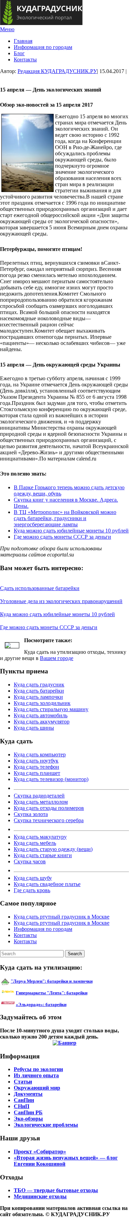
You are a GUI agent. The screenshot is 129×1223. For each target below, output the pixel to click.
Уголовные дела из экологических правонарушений (61, 601)
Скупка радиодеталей (39, 796)
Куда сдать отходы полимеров (49, 808)
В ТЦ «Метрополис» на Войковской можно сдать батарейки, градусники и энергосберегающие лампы (65, 518)
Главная (23, 41)
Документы (28, 1094)
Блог (19, 53)
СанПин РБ (28, 1112)
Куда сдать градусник (39, 684)
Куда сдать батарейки (39, 691)
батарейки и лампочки (52, 981)
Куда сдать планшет (37, 773)
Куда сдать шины (34, 728)
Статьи (23, 1081)
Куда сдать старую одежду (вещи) (53, 849)
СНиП (21, 1106)
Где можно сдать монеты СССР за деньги (62, 537)
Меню (7, 29)
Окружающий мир (37, 1088)
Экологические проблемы (46, 1125)
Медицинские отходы (40, 1196)
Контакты (25, 59)
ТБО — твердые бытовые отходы (56, 1190)
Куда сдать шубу (33, 878)
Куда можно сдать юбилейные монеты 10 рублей (71, 530)
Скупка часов (30, 861)
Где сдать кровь (32, 890)
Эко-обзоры (28, 1119)
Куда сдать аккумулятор (41, 721)
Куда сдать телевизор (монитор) (51, 779)
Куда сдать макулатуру (40, 837)
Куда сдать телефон (36, 767)
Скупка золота (31, 814)
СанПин (24, 1100)
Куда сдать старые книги (43, 855)
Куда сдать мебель (35, 843)
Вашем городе (56, 658)
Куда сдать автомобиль (40, 715)
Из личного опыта (36, 1075)
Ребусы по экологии (38, 1069)
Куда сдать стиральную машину (51, 709)
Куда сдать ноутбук (36, 761)
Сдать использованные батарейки (39, 588)
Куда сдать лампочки (38, 697)
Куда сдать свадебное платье (47, 884)
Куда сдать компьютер (40, 754)
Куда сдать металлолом (41, 802)
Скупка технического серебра (49, 820)
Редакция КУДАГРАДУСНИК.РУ (57, 71)
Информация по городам (43, 47)
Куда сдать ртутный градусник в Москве (61, 917)
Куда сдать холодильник (42, 703)
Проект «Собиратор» (40, 1151)
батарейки (67, 992)
